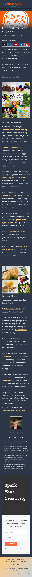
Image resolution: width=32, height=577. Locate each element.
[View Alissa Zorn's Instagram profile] (14, 432)
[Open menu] (28, 4)
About (8, 559)
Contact (23, 561)
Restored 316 (16, 575)
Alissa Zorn (9, 35)
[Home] (2, 23)
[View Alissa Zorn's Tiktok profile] (17, 432)
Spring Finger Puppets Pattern (14, 178)
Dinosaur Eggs (8, 381)
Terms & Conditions (19, 559)
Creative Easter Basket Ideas (13, 410)
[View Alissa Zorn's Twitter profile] (21, 432)
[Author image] (3, 35)
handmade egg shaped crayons (15, 357)
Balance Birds (21, 330)
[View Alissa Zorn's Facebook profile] (10, 432)
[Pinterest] (14, 564)
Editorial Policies (12, 561)
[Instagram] (17, 564)
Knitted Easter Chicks (12, 309)
